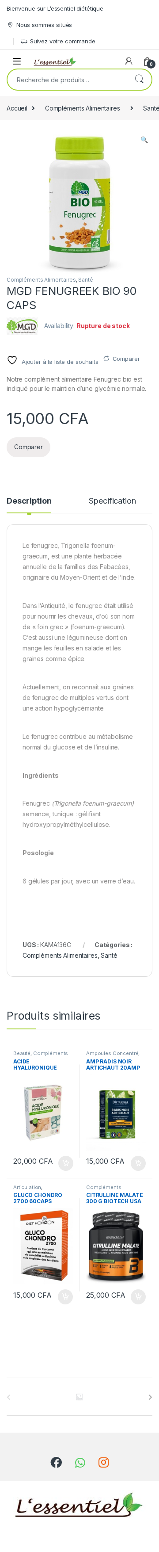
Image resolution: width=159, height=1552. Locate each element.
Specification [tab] (112, 501)
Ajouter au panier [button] (63, 1163)
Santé (85, 279)
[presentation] (150, 1397)
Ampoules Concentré (112, 1053)
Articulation (27, 1187)
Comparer (126, 358)
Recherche (139, 79)
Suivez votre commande (62, 41)
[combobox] (67, 79)
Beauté (21, 1053)
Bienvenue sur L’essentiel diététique (55, 8)
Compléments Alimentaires (82, 108)
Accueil (17, 108)
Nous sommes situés (44, 24)
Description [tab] (29, 501)
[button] (144, 139)
